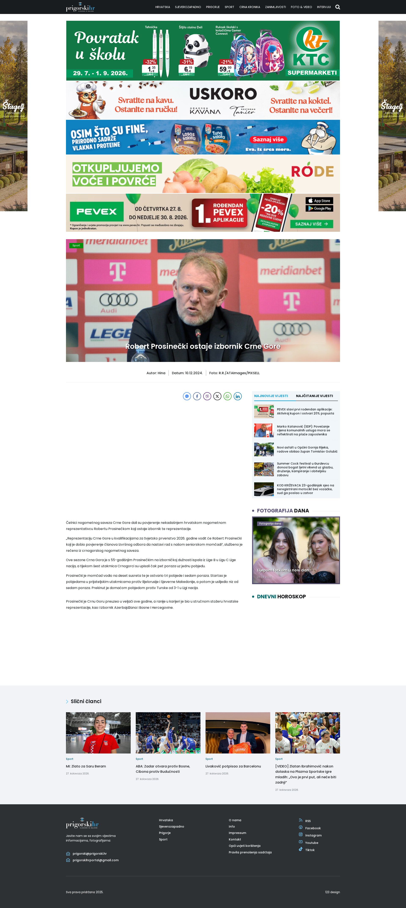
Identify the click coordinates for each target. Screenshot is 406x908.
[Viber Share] (207, 396)
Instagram (313, 835)
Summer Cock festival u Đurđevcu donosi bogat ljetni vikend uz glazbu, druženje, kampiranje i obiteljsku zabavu (305, 469)
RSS (308, 821)
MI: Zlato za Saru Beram (86, 766)
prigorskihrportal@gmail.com (96, 860)
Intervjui (324, 7)
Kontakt (235, 839)
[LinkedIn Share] (238, 396)
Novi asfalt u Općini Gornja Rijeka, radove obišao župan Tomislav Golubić (307, 449)
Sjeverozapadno (188, 7)
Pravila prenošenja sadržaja (250, 852)
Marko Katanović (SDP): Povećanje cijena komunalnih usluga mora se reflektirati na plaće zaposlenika (303, 430)
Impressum (237, 833)
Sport (229, 7)
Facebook (313, 828)
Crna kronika (249, 7)
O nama (235, 820)
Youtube (311, 842)
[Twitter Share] (217, 396)
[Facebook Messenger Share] (187, 396)
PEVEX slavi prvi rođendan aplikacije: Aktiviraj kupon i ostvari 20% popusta (305, 411)
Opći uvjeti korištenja (245, 846)
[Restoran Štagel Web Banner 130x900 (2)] (13, 210)
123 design (332, 892)
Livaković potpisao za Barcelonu (233, 766)
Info (232, 826)
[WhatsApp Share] (228, 396)
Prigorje (213, 7)
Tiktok (310, 850)
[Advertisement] (154, 431)
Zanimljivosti (275, 7)
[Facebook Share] (197, 396)
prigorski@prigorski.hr (90, 853)
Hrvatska (162, 7)
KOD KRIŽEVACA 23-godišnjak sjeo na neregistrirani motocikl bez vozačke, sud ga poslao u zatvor (305, 489)
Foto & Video (301, 7)
